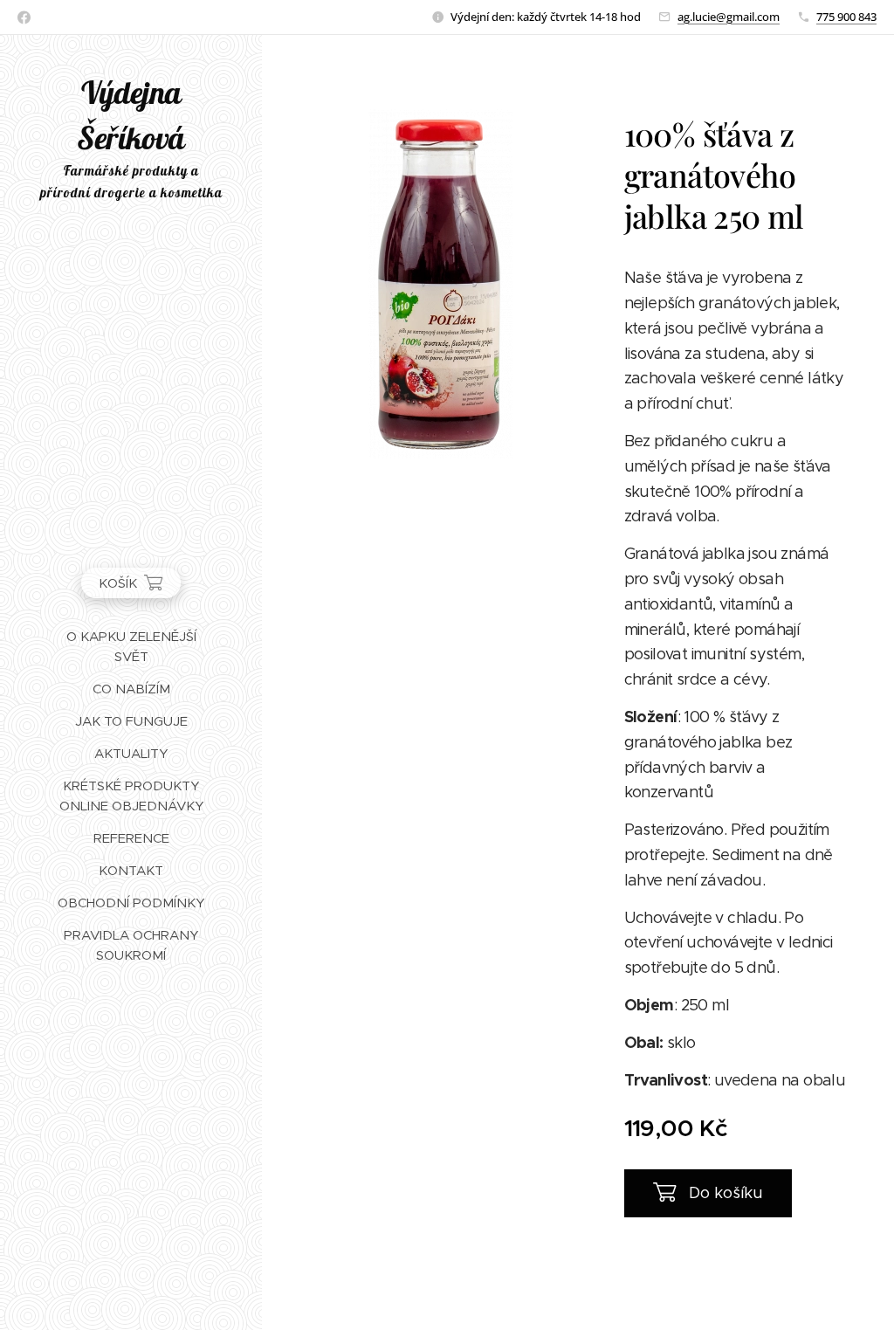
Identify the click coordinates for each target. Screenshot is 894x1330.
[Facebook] (24, 17)
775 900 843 (846, 16)
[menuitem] (131, 646)
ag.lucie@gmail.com (728, 16)
